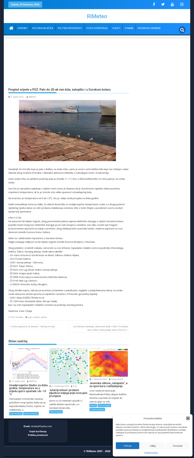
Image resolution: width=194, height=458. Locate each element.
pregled (36, 317)
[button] (187, 418)
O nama (129, 28)
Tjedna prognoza (31, 413)
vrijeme (44, 317)
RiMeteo (97, 16)
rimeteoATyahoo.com (41, 426)
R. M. (75, 386)
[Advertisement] (97, 61)
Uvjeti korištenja (97, 28)
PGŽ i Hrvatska (17, 317)
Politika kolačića (151, 452)
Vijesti (116, 28)
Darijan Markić (117, 379)
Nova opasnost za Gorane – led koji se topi (33, 326)
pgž (29, 317)
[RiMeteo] (11, 28)
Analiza (93, 405)
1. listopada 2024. (99, 379)
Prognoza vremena (149, 28)
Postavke (178, 445)
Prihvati (128, 445)
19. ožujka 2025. (18, 381)
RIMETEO (32, 97)
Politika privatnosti (70, 28)
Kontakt (23, 28)
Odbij (153, 445)
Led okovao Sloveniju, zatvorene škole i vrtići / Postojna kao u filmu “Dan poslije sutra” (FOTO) (100, 328)
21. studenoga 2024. (60, 386)
